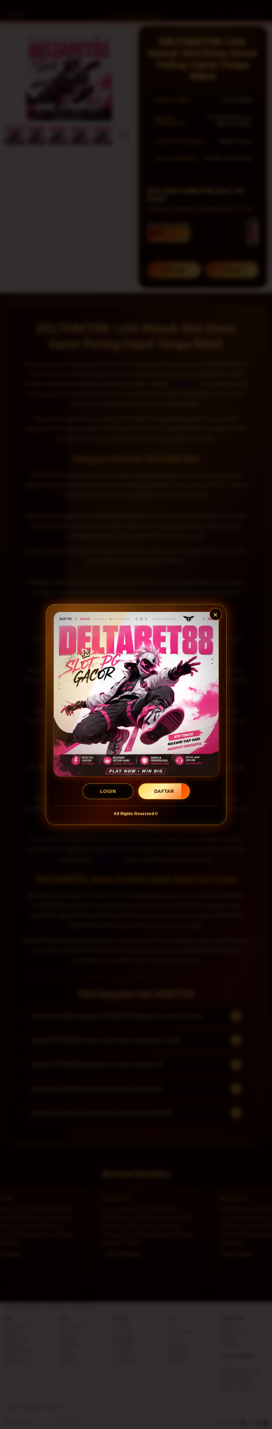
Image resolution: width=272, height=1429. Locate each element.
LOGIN (108, 791)
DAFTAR (164, 791)
